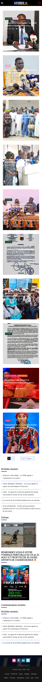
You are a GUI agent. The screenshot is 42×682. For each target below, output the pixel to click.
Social (8, 110)
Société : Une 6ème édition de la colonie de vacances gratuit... (19, 294)
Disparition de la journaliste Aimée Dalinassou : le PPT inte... (21, 426)
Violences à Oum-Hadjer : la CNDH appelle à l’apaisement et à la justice (18, 477)
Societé (15, 18)
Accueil (7, 674)
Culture (13, 375)
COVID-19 (14, 674)
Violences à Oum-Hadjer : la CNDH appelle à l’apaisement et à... (21, 24)
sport (32, 678)
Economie (12, 678)
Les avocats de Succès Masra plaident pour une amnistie (18, 160)
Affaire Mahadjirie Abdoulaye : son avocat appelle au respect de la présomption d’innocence (20, 485)
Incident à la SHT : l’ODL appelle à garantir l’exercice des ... (20, 339)
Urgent (21, 674)
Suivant (29, 458)
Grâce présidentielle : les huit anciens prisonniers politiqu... (18, 205)
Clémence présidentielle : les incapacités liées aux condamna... (20, 247)
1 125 (22, 458)
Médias (8, 420)
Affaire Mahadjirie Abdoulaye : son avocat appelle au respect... (21, 71)
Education (34, 674)
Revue (37, 678)
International (22, 375)
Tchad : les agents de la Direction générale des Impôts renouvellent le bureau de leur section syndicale (20, 493)
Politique (9, 18)
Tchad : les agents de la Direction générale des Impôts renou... (20, 115)
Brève (7, 375)
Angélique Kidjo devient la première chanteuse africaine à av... (19, 382)
